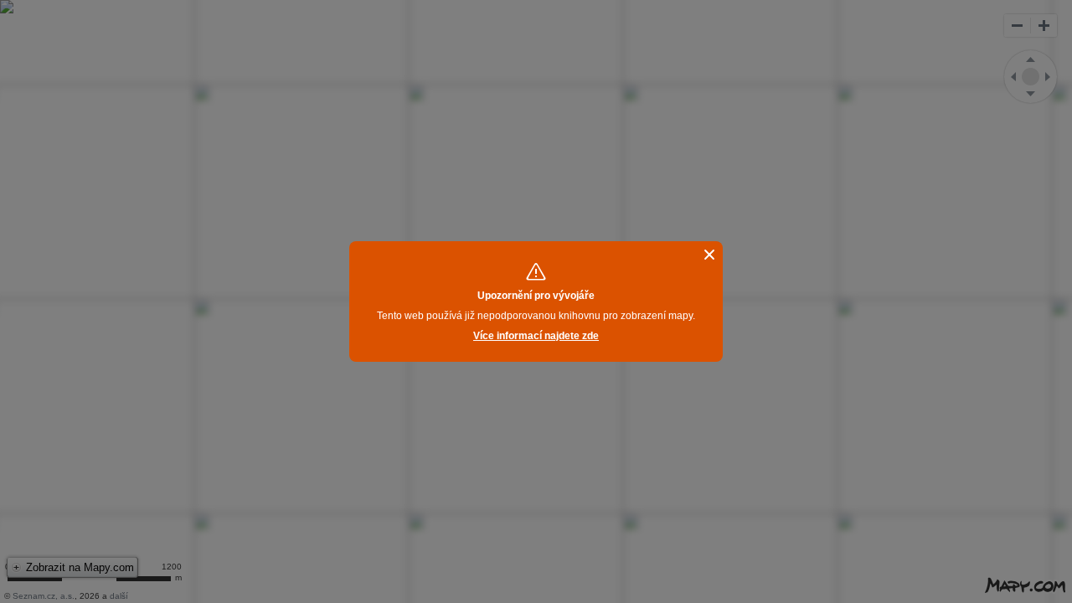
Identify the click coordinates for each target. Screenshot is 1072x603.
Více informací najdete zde (536, 336)
